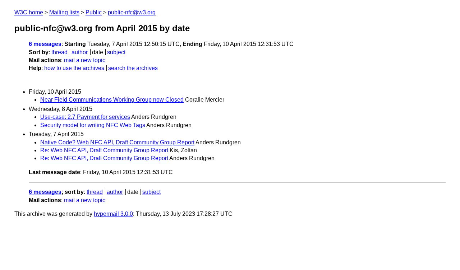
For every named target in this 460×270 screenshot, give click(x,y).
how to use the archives (74, 68)
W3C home (28, 12)
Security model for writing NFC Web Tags (92, 125)
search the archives (133, 68)
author (80, 52)
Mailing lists (64, 12)
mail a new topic (84, 60)
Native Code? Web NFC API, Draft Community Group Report (117, 142)
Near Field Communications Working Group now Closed (112, 100)
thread (59, 52)
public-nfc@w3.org (132, 12)
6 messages (45, 44)
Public (94, 12)
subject (116, 52)
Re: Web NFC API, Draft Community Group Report (104, 150)
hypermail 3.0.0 (113, 214)
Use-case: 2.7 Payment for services (85, 117)
